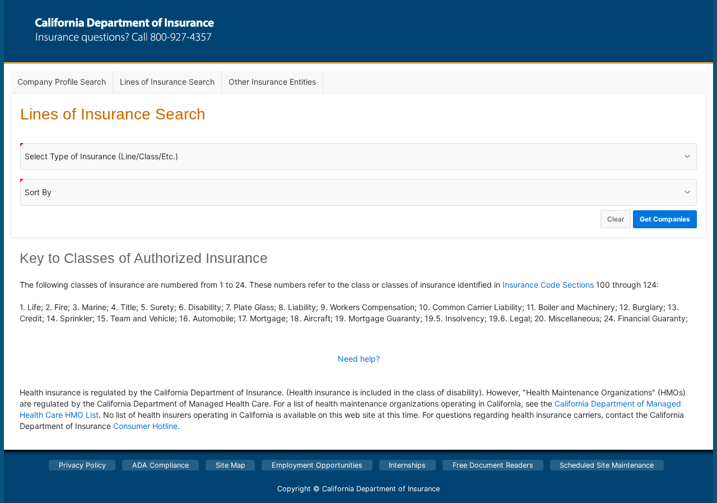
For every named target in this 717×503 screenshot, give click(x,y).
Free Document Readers (493, 465)
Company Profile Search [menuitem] (61, 81)
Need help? (359, 358)
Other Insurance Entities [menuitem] (272, 81)
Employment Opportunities (317, 465)
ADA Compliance (160, 465)
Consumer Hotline (145, 426)
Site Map (230, 465)
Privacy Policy (82, 465)
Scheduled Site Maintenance (607, 465)
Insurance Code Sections (548, 284)
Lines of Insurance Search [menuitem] (167, 81)
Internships (407, 465)
